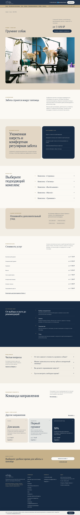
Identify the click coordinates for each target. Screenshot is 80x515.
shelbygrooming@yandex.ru (50, 479)
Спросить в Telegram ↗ (10, 366)
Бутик (22, 6)
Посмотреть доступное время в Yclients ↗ (15, 293)
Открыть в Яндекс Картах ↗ (66, 483)
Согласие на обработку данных (33, 499)
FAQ (28, 492)
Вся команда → (53, 396)
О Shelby (40, 6)
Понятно (71, 512)
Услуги (6, 6)
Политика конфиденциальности (33, 502)
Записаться (70, 2)
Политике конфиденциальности (13, 513)
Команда (25, 6)
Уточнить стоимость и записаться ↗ (62, 31)
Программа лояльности (33, 6)
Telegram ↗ (46, 481)
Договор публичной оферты (34, 496)
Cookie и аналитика (64, 485)
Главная (6, 11)
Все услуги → (71, 415)
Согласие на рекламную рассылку (33, 506)
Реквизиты (30, 494)
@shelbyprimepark (62, 2)
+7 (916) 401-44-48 (53, 2)
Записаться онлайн (63, 458)
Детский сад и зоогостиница (14, 6)
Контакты (44, 6)
